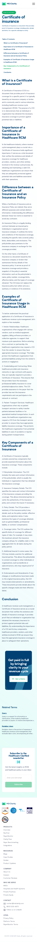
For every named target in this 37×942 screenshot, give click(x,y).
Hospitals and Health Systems (14, 889)
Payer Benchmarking (10, 842)
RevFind (6, 833)
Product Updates (9, 863)
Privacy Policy (8, 918)
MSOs (5, 885)
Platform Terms (9, 921)
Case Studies (8, 857)
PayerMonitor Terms (10, 924)
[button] (33, 3)
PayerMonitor (8, 836)
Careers (6, 875)
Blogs (5, 854)
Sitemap (19, 931)
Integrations (7, 845)
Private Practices (9, 892)
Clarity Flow (7, 839)
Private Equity (8, 895)
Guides (5, 860)
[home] (9, 3)
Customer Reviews (10, 878)
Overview (6, 830)
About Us (6, 872)
